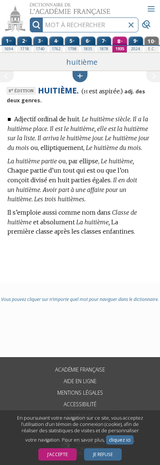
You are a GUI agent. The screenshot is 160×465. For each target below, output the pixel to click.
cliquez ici (120, 440)
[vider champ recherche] (131, 24)
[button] (80, 76)
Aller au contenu (28, 6)
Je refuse (103, 454)
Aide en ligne (80, 381)
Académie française (80, 369)
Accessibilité (80, 404)
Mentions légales (80, 392)
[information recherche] (36, 24)
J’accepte (57, 454)
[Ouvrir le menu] (151, 9)
